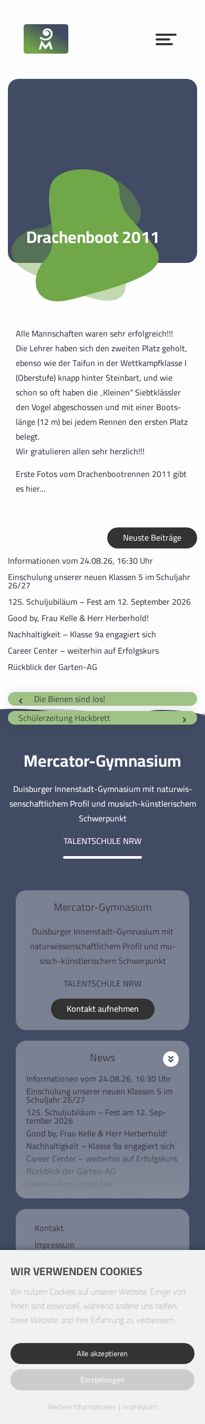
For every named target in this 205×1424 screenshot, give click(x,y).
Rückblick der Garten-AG (52, 667)
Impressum (54, 1245)
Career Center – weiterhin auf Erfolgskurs (83, 650)
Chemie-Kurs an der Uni (69, 1184)
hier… (36, 488)
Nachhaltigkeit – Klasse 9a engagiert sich (82, 634)
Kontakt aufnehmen (103, 1008)
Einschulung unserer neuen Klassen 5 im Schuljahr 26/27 (99, 581)
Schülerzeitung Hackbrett (64, 718)
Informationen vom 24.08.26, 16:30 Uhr (80, 560)
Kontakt (49, 1228)
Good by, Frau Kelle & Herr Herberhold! (78, 618)
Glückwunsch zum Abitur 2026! (82, 1196)
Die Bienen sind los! (69, 699)
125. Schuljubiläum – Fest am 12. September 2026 (99, 601)
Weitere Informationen (82, 1407)
